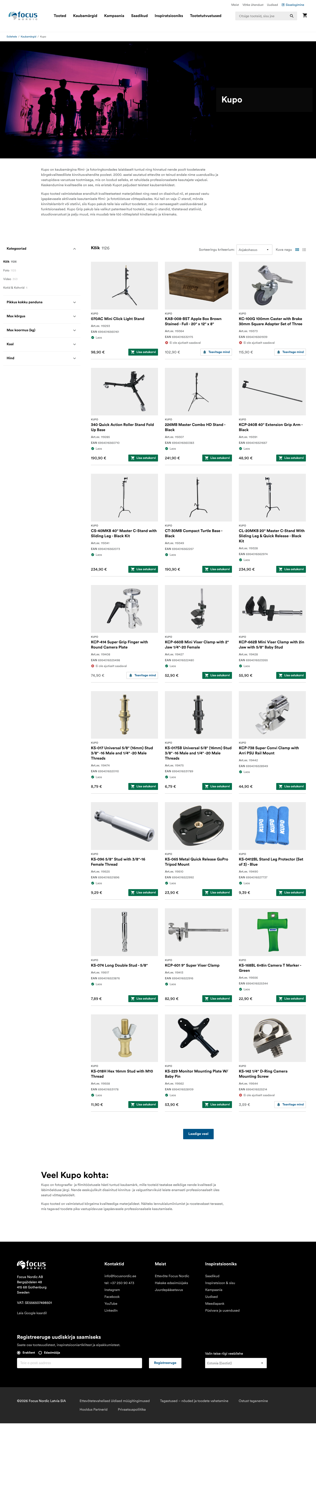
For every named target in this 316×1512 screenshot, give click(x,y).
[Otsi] (291, 16)
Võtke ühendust (253, 5)
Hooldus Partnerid (93, 1409)
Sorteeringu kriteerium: (217, 250)
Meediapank (214, 1304)
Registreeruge (165, 1363)
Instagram (112, 1290)
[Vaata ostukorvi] (304, 16)
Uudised (272, 5)
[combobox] (266, 16)
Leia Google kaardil (32, 1313)
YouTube (110, 1304)
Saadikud (139, 16)
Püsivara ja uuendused (222, 1310)
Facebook (112, 1297)
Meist (235, 5)
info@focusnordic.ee (120, 1276)
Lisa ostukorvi (146, 352)
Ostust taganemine (253, 1401)
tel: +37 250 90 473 (119, 1283)
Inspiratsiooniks (169, 16)
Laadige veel (198, 1134)
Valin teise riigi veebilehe (224, 1353)
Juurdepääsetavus (169, 1290)
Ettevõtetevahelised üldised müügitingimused (115, 1401)
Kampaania (114, 16)
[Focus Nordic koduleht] (23, 16)
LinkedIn (111, 1310)
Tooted (60, 16)
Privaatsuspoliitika (132, 1409)
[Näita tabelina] (297, 249)
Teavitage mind (219, 352)
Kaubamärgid (85, 16)
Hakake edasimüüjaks (171, 1283)
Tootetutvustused (205, 16)
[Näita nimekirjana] (304, 249)
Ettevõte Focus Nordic (172, 1276)
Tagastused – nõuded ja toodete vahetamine (194, 1401)
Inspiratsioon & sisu (220, 1283)
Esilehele (12, 36)
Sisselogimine (295, 5)
